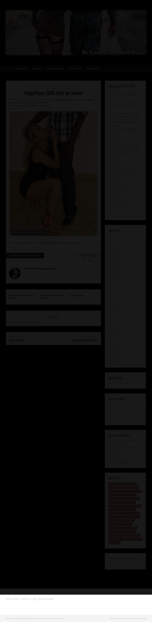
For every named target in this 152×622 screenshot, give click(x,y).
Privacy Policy (58, 619)
